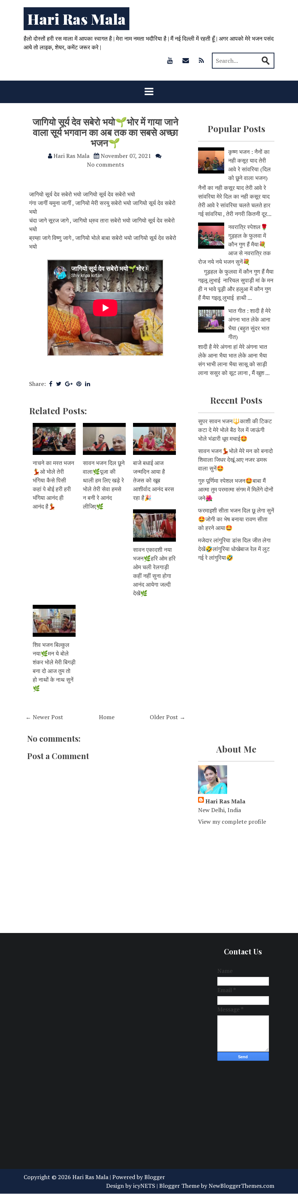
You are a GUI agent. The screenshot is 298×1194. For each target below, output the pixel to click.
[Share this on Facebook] (50, 384)
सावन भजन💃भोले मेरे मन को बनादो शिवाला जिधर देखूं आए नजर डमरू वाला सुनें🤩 (235, 459)
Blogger (154, 1177)
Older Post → (167, 717)
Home (106, 717)
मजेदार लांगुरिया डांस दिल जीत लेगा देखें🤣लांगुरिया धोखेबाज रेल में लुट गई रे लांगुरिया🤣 (234, 549)
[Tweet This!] (58, 384)
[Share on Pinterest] (78, 384)
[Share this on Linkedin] (87, 384)
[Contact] (186, 60)
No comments (105, 164)
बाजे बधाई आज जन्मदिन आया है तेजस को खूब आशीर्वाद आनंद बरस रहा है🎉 (153, 480)
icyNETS (144, 1186)
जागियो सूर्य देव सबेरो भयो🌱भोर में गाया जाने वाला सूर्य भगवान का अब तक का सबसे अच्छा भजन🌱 (105, 131)
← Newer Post (44, 717)
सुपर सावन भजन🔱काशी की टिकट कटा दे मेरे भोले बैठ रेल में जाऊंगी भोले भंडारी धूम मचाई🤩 (235, 430)
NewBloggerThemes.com (241, 1186)
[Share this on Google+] (68, 384)
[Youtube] (170, 60)
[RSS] (201, 60)
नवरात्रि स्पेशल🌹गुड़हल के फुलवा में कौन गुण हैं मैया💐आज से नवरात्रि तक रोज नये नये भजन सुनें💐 (234, 244)
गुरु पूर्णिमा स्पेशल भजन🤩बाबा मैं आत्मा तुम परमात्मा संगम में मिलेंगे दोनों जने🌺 (235, 489)
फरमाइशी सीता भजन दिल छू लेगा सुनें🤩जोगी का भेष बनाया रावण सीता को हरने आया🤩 (236, 519)
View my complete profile (232, 822)
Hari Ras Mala (76, 18)
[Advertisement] (236, 610)
